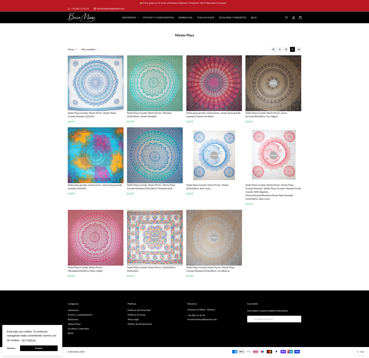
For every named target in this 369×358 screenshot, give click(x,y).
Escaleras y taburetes (232, 17)
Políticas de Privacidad (139, 310)
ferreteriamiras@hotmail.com (202, 319)
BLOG (254, 17)
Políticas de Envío (136, 314)
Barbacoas (185, 17)
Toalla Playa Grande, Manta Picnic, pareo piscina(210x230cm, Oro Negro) (266, 114)
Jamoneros (129, 17)
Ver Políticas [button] (28, 340)
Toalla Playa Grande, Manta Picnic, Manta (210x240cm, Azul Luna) (207, 186)
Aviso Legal (133, 319)
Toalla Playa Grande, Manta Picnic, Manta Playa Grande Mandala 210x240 (92, 114)
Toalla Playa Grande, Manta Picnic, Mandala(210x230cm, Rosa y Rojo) (85, 269)
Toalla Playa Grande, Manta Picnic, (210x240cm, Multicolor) (151, 269)
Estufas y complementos (158, 17)
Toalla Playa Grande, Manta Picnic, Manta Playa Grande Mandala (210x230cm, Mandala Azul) (151, 186)
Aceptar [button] (39, 348)
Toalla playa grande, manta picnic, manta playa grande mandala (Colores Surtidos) (213, 114)
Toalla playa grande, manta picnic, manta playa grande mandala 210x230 (95, 186)
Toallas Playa (205, 17)
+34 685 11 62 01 (196, 315)
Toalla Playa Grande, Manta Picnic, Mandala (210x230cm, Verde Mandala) (149, 114)
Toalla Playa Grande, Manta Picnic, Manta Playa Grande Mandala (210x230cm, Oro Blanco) (210, 269)
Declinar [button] (11, 348)
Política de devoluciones (140, 323)
